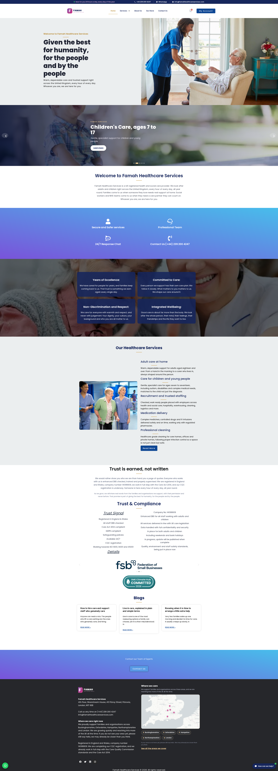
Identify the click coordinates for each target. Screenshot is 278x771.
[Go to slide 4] (141, 163)
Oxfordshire (169, 732)
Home (113, 11)
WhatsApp (162, 2)
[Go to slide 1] (134, 163)
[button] (79, 564)
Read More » (85, 627)
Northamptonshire (152, 738)
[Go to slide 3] (139, 163)
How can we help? (266, 766)
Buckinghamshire (152, 732)
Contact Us (162, 11)
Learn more (98, 145)
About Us (138, 11)
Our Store (150, 11)
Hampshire (185, 732)
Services (123, 11)
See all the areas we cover (153, 748)
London (169, 738)
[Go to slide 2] (136, 163)
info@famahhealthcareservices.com (189, 2)
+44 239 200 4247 (144, 2)
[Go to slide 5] (144, 163)
